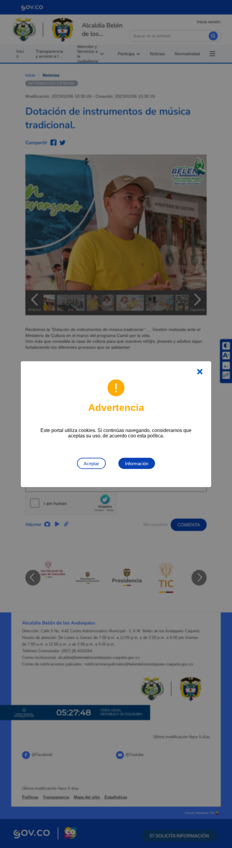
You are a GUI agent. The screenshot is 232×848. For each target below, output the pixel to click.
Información (136, 463)
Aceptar (91, 463)
